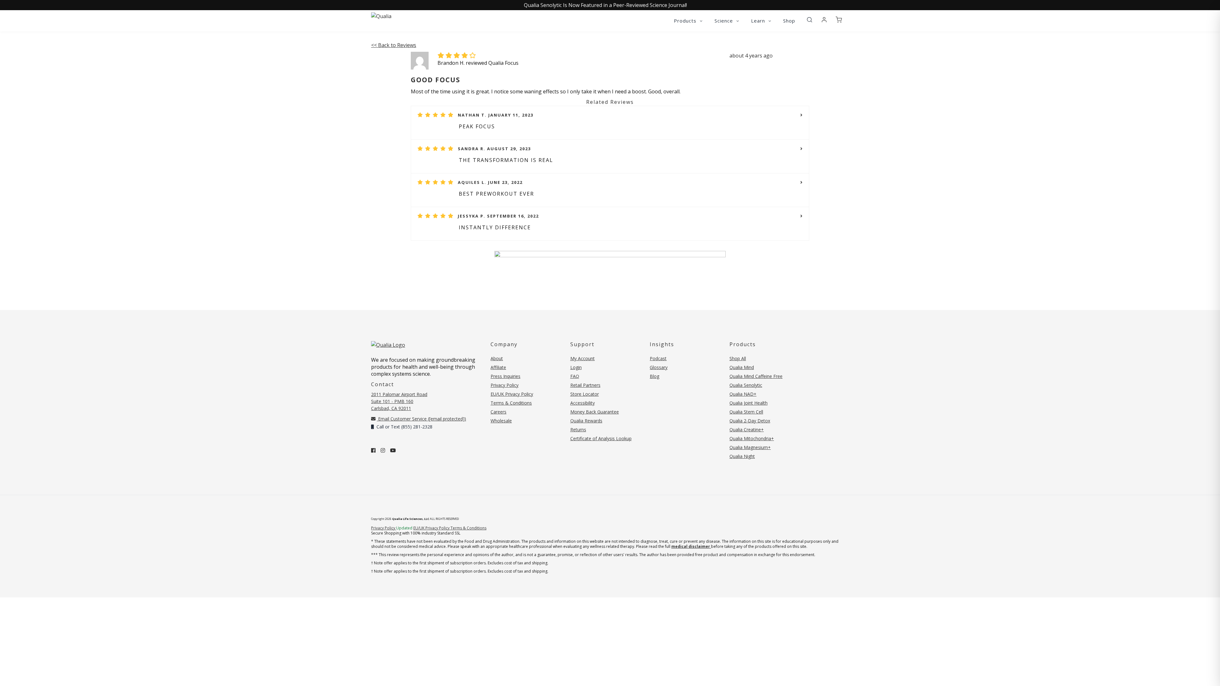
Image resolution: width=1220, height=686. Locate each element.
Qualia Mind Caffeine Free (756, 376)
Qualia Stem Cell (746, 412)
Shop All (737, 358)
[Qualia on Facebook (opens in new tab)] (373, 450)
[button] (809, 20)
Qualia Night (742, 456)
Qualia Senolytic (745, 385)
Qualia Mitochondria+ (751, 438)
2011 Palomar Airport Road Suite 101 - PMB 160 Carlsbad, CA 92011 (399, 401)
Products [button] (686, 20)
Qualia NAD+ (742, 394)
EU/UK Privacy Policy (512, 394)
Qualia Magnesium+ (750, 447)
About (497, 358)
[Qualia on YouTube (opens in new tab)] (393, 450)
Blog (654, 376)
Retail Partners (585, 385)
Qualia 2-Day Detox (749, 421)
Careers (498, 412)
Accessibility (582, 403)
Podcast (658, 358)
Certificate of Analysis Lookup (601, 438)
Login (576, 367)
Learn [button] (759, 20)
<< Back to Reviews (393, 45)
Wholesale (501, 421)
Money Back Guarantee (594, 412)
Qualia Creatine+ (746, 430)
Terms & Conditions (511, 403)
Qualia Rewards (586, 421)
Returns (578, 430)
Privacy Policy (504, 385)
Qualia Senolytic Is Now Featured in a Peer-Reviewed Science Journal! (605, 5)
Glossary (659, 367)
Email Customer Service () (421, 419)
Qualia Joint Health (748, 403)
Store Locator (584, 394)
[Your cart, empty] (839, 20)
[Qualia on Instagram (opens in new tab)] (383, 450)
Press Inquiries (505, 376)
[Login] (824, 20)
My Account (582, 358)
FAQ (574, 376)
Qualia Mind (741, 367)
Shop (789, 20)
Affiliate (498, 367)
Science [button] (725, 20)
